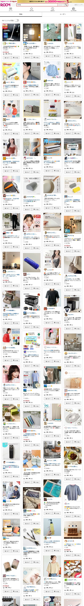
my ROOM (73, 9)
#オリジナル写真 (28, 514)
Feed (10, 9)
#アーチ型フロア (10, 276)
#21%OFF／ (69, 279)
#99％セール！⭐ (71, 544)
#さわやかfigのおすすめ (30, 200)
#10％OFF (7, 85)
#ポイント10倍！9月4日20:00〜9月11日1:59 (52, 541)
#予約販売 (28, 434)
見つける (31, 9)
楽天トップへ (79, 5)
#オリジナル (30, 435)
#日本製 (25, 551)
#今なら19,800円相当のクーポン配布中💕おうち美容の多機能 (11, 467)
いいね (16, 57)
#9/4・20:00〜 (7, 274)
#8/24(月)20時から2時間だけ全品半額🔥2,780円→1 (11, 314)
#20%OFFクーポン (12, 236)
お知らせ (52, 9)
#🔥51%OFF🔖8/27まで (72, 125)
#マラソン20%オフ (49, 122)
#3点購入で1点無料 (28, 590)
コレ (7, 57)
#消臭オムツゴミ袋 (10, 87)
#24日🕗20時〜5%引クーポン (52, 463)
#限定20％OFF (68, 161)
